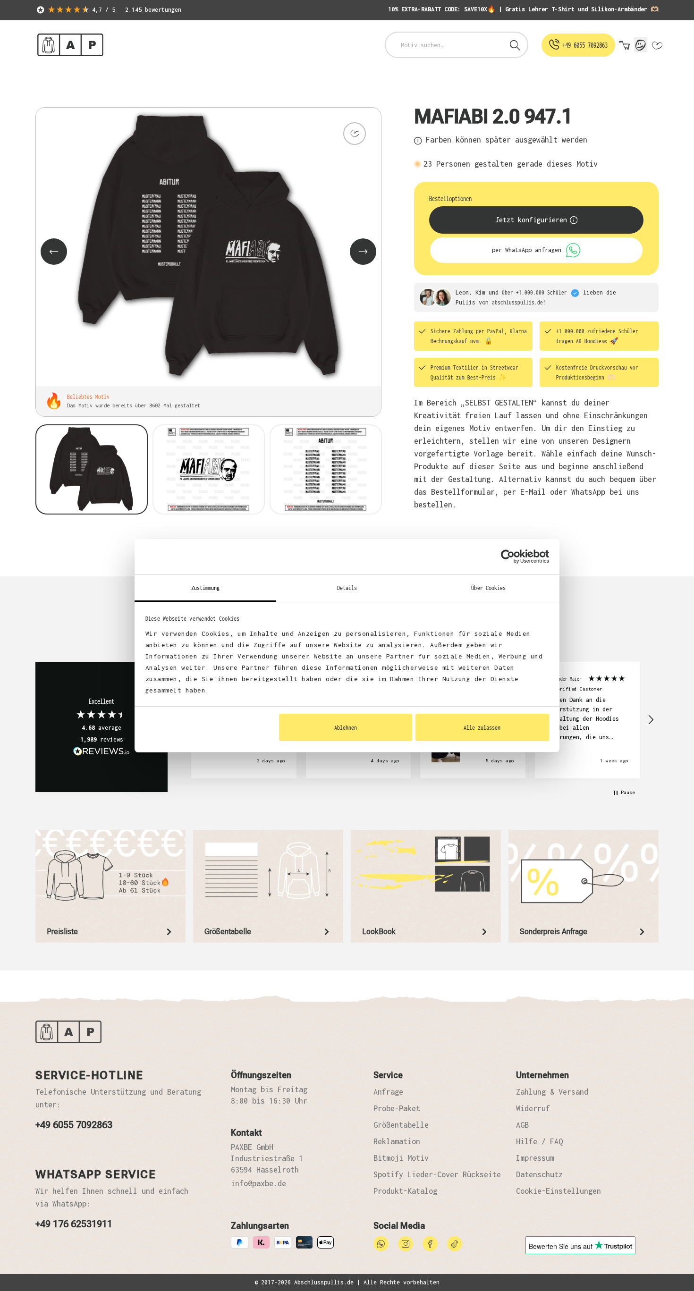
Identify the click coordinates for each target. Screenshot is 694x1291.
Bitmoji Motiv (401, 1158)
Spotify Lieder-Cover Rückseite (437, 1174)
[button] (650, 720)
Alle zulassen (482, 727)
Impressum (535, 1158)
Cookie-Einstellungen (558, 1191)
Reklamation (396, 1141)
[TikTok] (454, 1243)
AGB (522, 1125)
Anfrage (388, 1092)
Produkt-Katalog (405, 1191)
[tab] (110, 886)
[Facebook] (430, 1243)
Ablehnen (345, 727)
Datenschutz (539, 1174)
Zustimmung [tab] (205, 587)
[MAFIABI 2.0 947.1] (208, 247)
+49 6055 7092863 (73, 1125)
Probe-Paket (396, 1108)
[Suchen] (515, 45)
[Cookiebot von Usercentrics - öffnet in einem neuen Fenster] (507, 556)
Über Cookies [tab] (488, 587)
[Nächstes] (363, 251)
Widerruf (533, 1108)
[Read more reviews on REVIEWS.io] (101, 752)
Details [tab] (347, 587)
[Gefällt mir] (354, 133)
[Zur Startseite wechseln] (70, 45)
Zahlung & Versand (552, 1092)
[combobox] (444, 45)
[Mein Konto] (640, 44)
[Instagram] (405, 1243)
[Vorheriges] (54, 251)
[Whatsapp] (381, 1243)
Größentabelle (401, 1125)
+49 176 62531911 (73, 1224)
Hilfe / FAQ (539, 1141)
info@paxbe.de (258, 1183)
